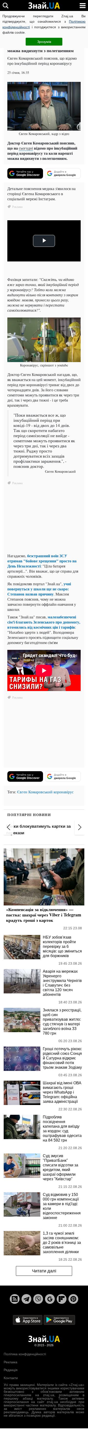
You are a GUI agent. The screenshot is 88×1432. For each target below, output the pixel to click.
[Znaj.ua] (44, 5)
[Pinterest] (73, 1299)
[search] (5, 5)
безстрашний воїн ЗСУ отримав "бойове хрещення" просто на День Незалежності (42, 561)
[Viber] (38, 1299)
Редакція (11, 1370)
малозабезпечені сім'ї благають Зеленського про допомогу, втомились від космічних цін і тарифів (43, 622)
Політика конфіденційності (25, 1354)
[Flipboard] (61, 1299)
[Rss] (15, 1299)
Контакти (11, 1378)
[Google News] (50, 1299)
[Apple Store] (28, 1320)
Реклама (10, 1362)
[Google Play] (59, 1320)
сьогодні (26, 148)
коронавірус (64, 791)
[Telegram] (26, 1299)
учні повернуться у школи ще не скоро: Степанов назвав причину (39, 589)
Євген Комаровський (35, 791)
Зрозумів (44, 42)
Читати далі (44, 1271)
